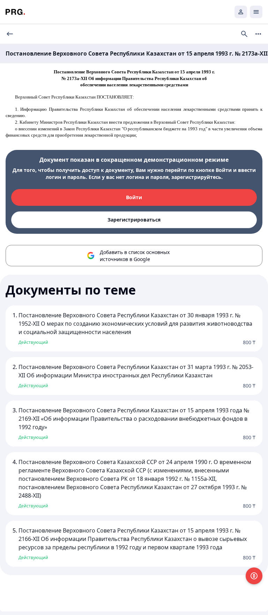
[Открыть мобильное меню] (256, 12)
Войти (134, 197)
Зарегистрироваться (134, 219)
